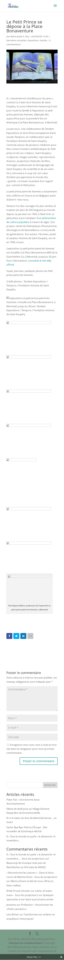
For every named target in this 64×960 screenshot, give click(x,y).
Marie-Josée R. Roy (19, 36)
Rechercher (50, 785)
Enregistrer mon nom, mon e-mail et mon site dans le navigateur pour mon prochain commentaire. (31, 748)
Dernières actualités (16, 40)
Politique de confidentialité (25, 943)
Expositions (33, 40)
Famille (43, 40)
